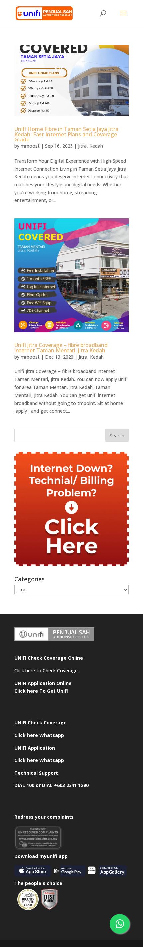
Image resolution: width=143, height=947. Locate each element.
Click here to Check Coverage (46, 670)
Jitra (82, 146)
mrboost (30, 146)
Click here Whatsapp (39, 735)
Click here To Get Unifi (41, 691)
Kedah (96, 146)
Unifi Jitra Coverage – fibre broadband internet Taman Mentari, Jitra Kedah (61, 347)
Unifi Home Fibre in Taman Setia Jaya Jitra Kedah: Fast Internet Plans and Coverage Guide (66, 134)
